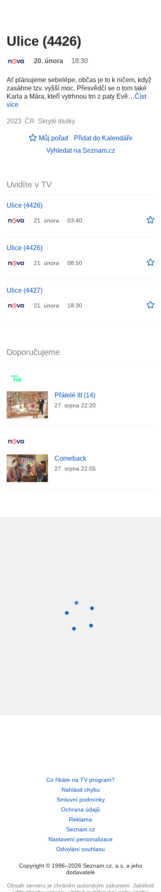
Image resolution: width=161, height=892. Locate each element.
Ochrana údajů (80, 809)
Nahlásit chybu (81, 789)
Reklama (80, 819)
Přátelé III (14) (74, 395)
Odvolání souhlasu (80, 849)
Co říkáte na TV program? (80, 779)
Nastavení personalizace (80, 839)
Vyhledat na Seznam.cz (80, 150)
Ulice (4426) (25, 205)
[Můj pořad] (150, 220)
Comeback (70, 458)
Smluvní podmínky (81, 799)
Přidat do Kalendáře (103, 138)
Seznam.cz (80, 829)
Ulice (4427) (25, 290)
